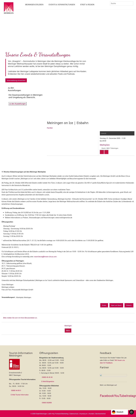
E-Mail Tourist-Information (20, 394)
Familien (50, 128)
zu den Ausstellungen (17, 103)
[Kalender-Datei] (102, 152)
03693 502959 (47, 402)
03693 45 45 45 (47, 377)
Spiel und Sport (116, 305)
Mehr (68, 330)
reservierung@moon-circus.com (45, 256)
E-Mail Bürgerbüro (47, 381)
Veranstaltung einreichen (16, 80)
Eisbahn (129, 305)
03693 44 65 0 (16, 390)
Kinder (104, 305)
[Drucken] (106, 152)
